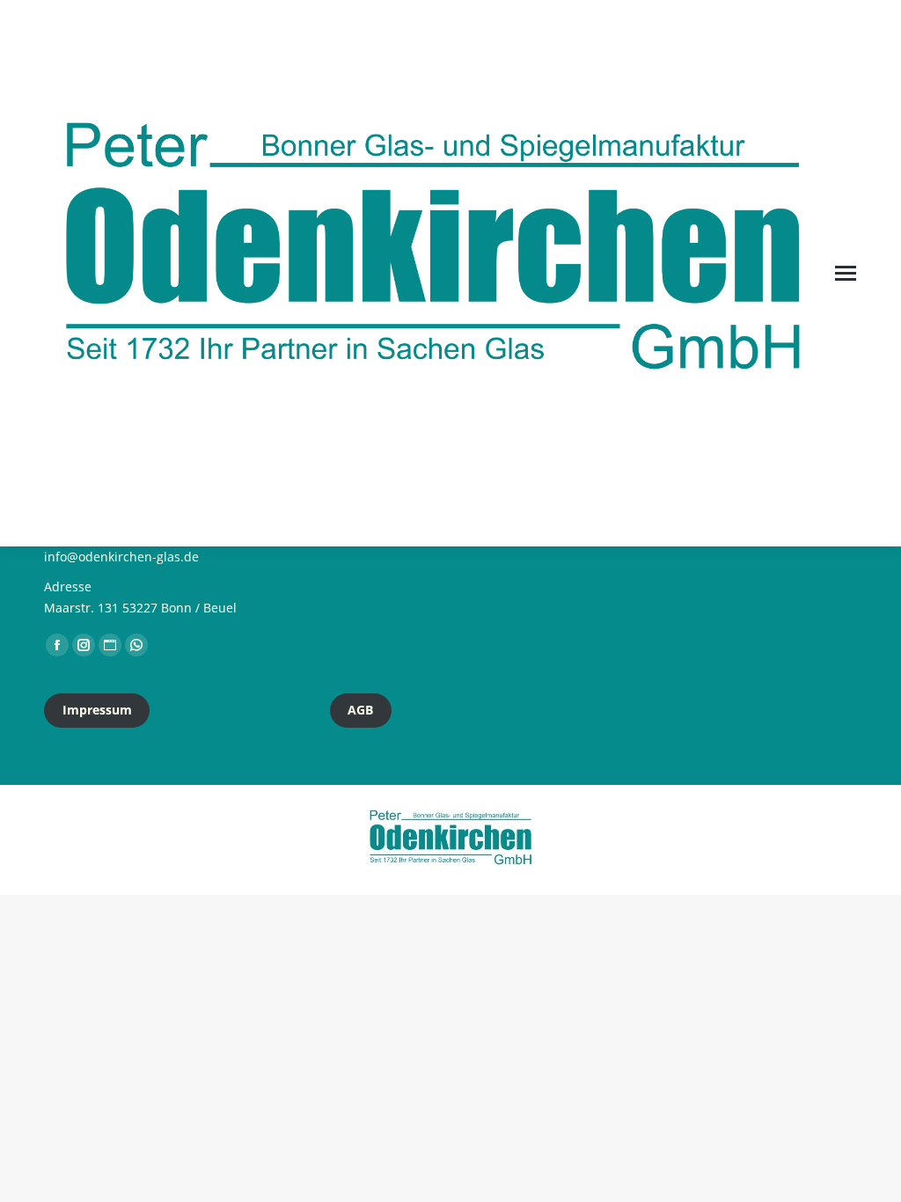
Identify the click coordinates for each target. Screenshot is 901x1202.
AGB (360, 709)
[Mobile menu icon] (845, 273)
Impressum (97, 709)
